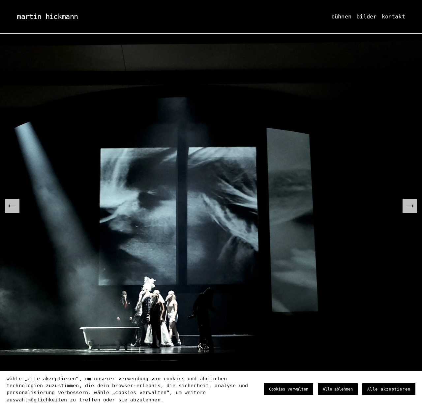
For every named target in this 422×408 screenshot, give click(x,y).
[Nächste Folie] (410, 206)
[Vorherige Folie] (12, 206)
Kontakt (393, 16)
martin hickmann (47, 17)
